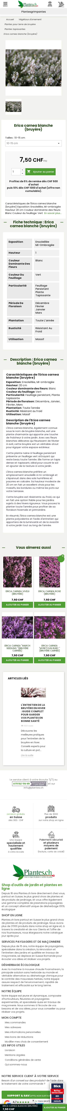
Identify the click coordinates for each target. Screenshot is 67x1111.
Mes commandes (15, 1022)
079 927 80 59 (21, 783)
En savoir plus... (53, 213)
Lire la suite (27, 755)
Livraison (10, 1050)
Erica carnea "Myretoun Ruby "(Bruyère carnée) (49, 648)
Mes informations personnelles (23, 1032)
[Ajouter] (22, 170)
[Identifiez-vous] (50, 4)
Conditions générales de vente (23, 1059)
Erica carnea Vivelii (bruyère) (17, 592)
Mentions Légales (15, 1055)
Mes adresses (13, 1027)
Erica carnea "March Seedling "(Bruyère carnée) (17, 648)
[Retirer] (22, 173)
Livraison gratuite (16, 814)
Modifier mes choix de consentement (26, 1041)
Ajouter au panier (40, 172)
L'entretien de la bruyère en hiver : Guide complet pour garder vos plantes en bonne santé (33, 713)
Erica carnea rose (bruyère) (49, 592)
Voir (17, 583)
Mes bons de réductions (19, 1037)
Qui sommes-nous (16, 1064)
